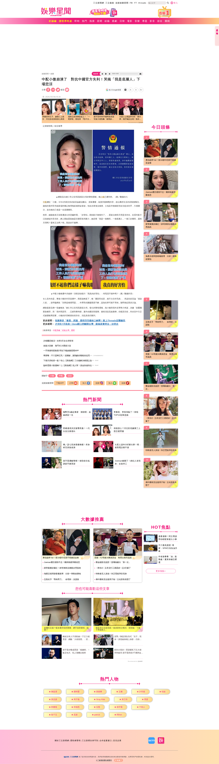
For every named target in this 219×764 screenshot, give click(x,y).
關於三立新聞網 (62, 741)
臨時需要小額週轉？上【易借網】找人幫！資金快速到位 (67, 365)
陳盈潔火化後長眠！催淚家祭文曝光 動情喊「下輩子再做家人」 (118, 629)
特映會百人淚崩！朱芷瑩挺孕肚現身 (111, 574)
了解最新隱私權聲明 (104, 760)
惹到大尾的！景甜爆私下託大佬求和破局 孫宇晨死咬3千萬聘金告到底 (128, 651)
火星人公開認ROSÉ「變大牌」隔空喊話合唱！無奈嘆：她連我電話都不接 (130, 118)
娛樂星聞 (45, 74)
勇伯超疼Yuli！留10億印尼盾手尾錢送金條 (61, 558)
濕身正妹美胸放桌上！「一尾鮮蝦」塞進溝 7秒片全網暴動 (79, 118)
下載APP (60, 383)
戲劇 (114, 21)
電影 (129, 21)
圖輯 (167, 21)
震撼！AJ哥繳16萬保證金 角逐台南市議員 (113, 558)
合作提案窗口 (106, 741)
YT (135, 3)
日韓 (122, 21)
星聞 (99, 21)
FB (131, 3)
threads (142, 3)
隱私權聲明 (75, 741)
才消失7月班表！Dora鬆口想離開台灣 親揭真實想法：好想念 (86, 324)
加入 (84, 383)
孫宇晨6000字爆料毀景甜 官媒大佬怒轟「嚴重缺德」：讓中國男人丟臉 (105, 118)
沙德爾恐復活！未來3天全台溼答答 (58, 341)
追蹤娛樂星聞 (121, 3)
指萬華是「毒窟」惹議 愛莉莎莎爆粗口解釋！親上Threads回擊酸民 (90, 320)
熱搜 (92, 21)
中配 (45, 202)
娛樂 (52, 74)
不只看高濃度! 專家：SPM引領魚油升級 (167, 548)
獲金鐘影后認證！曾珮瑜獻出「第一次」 (113, 562)
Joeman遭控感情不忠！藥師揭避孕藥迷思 (62, 562)
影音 (152, 21)
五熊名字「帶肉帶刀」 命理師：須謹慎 (61, 579)
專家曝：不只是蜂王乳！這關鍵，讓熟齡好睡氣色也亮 (66, 355)
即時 (77, 21)
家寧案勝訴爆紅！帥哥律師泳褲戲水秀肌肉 (62, 568)
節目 (160, 21)
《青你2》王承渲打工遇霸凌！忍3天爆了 (113, 568)
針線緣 (53, 21)
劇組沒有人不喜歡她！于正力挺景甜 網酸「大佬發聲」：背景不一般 (76, 638)
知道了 (119, 760)
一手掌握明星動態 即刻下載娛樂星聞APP (61, 351)
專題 (144, 21)
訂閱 (71, 383)
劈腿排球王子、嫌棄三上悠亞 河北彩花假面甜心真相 (53, 118)
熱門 (84, 21)
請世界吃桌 (65, 21)
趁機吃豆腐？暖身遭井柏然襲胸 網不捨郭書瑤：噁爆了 (66, 629)
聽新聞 (95, 74)
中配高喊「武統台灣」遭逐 (64, 330)
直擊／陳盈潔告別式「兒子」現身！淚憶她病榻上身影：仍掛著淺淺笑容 (127, 638)
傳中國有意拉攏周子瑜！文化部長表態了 (113, 579)
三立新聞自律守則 (90, 741)
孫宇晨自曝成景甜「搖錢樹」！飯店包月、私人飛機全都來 (76, 651)
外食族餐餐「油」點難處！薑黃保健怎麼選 (167, 559)
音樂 (137, 21)
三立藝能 (109, 3)
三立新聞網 (98, 3)
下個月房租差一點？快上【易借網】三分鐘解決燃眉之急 (67, 361)
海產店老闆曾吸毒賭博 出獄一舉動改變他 (62, 574)
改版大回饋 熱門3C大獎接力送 (57, 346)
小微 (102, 197)
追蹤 (97, 383)
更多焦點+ (161, 571)
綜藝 (107, 21)
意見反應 (117, 741)
